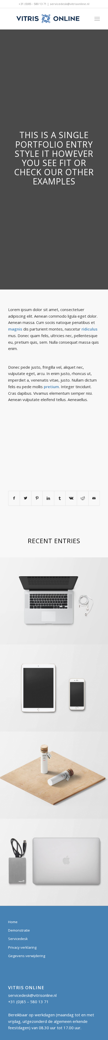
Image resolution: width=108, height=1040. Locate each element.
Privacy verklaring (22, 947)
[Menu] (97, 18)
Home (13, 921)
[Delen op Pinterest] (37, 498)
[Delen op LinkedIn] (48, 498)
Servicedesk (18, 938)
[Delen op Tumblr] (60, 498)
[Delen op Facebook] (14, 498)
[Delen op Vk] (71, 498)
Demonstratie (19, 930)
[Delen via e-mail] (94, 498)
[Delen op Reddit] (82, 498)
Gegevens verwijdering (26, 955)
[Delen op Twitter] (25, 498)
